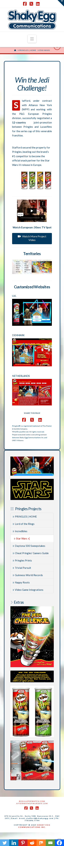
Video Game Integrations (29, 589)
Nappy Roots (22, 582)
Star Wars (21, 538)
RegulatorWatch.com (32, 801)
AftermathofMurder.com (32, 803)
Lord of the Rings (24, 523)
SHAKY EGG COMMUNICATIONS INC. (34, 826)
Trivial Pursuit (23, 567)
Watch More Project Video (34, 238)
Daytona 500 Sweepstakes (30, 545)
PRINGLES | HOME (26, 516)
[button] (32, 39)
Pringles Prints (23, 560)
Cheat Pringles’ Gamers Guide (32, 553)
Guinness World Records (29, 575)
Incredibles (21, 531)
